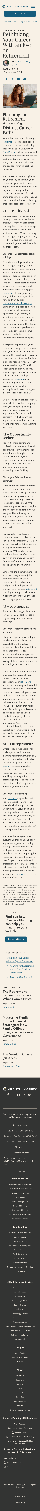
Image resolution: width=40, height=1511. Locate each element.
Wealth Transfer (20, 1250)
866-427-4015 (31, 1136)
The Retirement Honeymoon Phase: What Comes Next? (17, 995)
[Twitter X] (13, 1095)
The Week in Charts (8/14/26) (17, 1056)
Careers (20, 1384)
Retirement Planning (20, 1210)
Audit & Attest (20, 1292)
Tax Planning (20, 1197)
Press (20, 1388)
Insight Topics (20, 1353)
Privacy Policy (20, 1496)
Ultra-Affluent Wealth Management (20, 1184)
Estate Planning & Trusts (20, 1202)
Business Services (20, 1288)
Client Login (20, 1147)
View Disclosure (10, 1458)
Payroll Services (20, 1305)
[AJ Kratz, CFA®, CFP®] (6, 65)
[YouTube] (29, 1095)
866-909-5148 (27, 1131)
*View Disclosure (20, 1172)
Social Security (10, 152)
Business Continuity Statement (20, 1428)
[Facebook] (8, 1095)
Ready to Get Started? (20, 977)
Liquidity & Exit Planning (20, 1258)
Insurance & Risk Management (20, 1214)
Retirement (8, 1007)
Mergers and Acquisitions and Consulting (20, 1326)
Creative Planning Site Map (20, 1410)
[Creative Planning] (15, 6)
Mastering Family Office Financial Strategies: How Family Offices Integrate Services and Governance (20, 1026)
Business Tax (20, 1296)
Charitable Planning (20, 1241)
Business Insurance (20, 1318)
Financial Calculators (20, 1357)
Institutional (20, 1339)
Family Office (9, 1043)
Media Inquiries (20, 1401)
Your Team (20, 1376)
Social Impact (20, 1271)
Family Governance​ (20, 1254)
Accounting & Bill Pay (20, 1301)
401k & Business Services (20, 1282)
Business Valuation (20, 1263)
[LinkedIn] (24, 1095)
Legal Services (20, 1309)
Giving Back (20, 1397)
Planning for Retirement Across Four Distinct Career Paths (21, 969)
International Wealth (20, 1153)
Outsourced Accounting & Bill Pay (20, 1267)
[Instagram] (18, 1095)
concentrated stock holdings (17, 303)
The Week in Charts (13, 1066)
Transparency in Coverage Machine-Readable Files (20, 1442)
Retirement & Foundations (20, 1331)
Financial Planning (14, 31)
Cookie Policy (20, 1503)
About (20, 1369)
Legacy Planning (20, 1237)
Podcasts (20, 1362)
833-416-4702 (28, 1142)
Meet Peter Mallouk (20, 1393)
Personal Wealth (20, 1178)
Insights (22, 22)
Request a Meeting (20, 1125)
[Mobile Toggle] (33, 6)
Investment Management (20, 1193)
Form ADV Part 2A (21, 1432)
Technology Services (20, 1313)
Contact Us (20, 1406)
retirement (8, 141)
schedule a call (21, 874)
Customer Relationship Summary (21, 1437)
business (7, 766)
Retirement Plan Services (20, 1335)
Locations (20, 1380)
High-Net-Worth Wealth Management (20, 1189)
